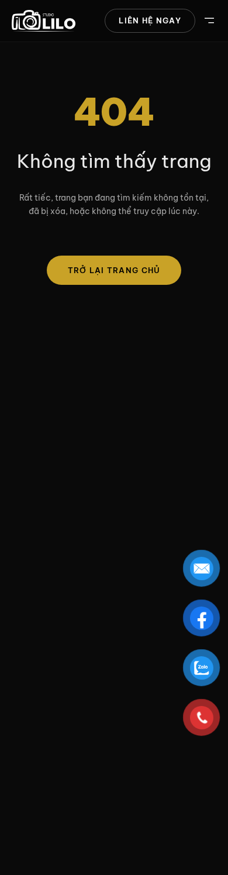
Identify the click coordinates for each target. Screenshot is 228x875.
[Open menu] (209, 20)
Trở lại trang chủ (114, 270)
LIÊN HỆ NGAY (150, 20)
